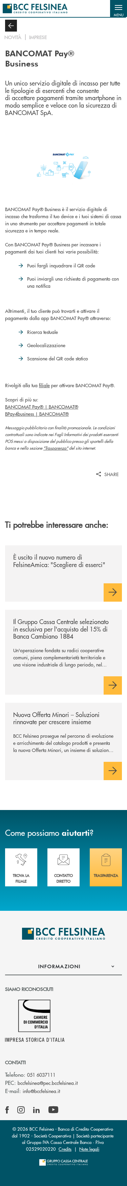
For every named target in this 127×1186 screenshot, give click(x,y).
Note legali (89, 1149)
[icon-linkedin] (36, 1110)
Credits (65, 1149)
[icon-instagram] (21, 1110)
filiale (44, 385)
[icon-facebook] (7, 1110)
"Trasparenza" (55, 448)
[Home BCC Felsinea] (35, 8)
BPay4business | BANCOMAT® (37, 413)
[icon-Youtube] (53, 1110)
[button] (118, 8)
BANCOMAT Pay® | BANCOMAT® (41, 406)
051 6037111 (41, 1074)
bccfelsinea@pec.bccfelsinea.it (48, 1082)
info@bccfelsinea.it (41, 1091)
